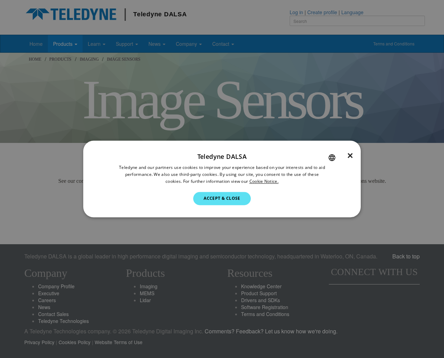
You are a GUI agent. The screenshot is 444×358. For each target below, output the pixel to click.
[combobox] (331, 157)
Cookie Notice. (264, 181)
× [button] (350, 155)
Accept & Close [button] (222, 198)
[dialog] (222, 178)
